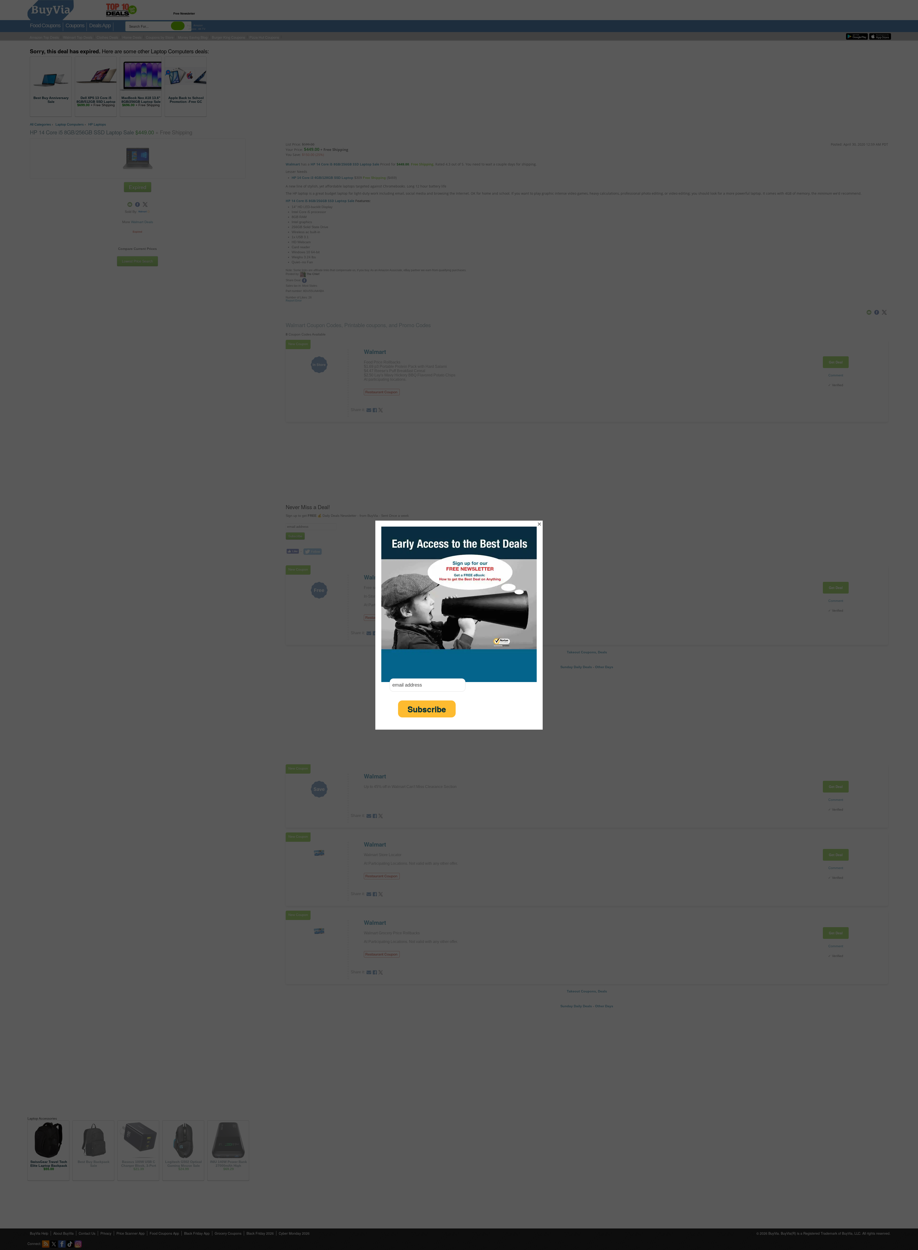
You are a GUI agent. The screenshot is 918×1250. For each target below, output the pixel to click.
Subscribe (427, 709)
